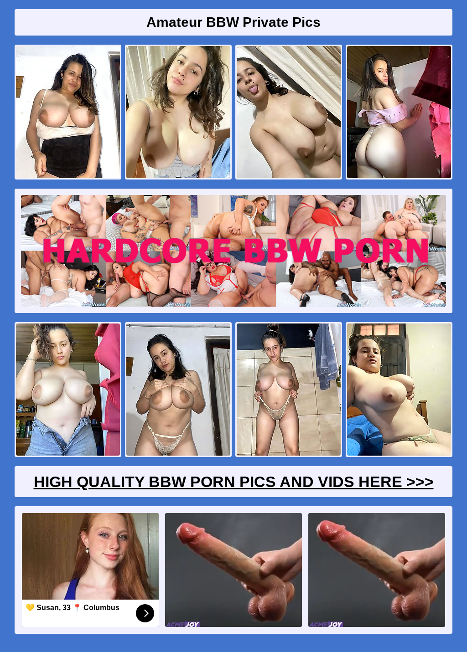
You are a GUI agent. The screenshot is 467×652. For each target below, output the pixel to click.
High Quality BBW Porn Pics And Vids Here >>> (234, 481)
